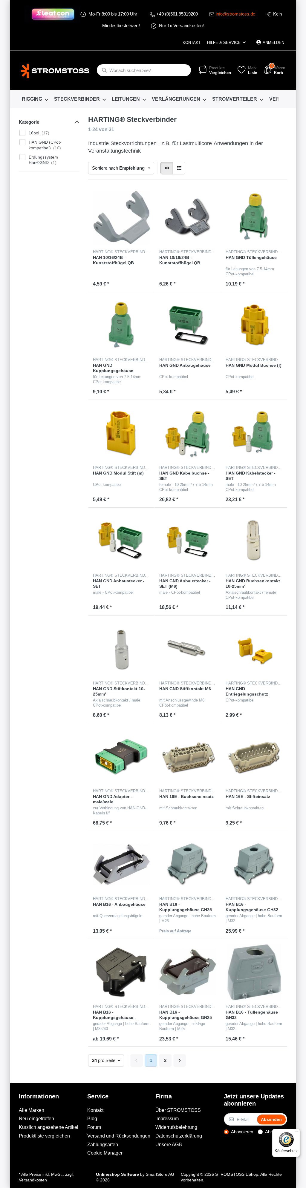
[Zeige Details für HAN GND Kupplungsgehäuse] (121, 325)
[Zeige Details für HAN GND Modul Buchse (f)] (254, 325)
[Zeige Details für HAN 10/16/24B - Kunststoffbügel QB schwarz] (187, 217)
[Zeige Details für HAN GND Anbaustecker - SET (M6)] (187, 540)
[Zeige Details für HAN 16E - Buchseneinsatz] (187, 756)
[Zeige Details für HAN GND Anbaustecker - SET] (121, 540)
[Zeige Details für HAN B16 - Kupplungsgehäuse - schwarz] (121, 972)
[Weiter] (179, 1060)
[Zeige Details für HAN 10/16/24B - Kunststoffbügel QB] (121, 217)
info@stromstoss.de (235, 13)
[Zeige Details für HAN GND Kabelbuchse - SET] (187, 433)
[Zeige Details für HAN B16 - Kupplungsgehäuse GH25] (187, 864)
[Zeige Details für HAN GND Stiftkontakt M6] (187, 648)
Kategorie (29, 122)
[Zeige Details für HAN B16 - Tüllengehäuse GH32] (254, 972)
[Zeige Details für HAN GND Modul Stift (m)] (121, 433)
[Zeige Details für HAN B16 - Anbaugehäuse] (121, 864)
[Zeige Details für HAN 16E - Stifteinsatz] (254, 756)
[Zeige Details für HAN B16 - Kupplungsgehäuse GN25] (187, 972)
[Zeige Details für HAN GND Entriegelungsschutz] (254, 648)
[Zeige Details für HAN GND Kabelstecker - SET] (254, 433)
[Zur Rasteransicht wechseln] (166, 168)
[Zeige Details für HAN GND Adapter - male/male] (121, 756)
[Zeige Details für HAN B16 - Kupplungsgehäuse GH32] (254, 864)
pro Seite (104, 1060)
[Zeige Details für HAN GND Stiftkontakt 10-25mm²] (121, 648)
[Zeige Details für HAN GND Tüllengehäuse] (254, 217)
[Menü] (296, 1132)
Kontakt (192, 42)
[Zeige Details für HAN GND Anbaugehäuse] (187, 325)
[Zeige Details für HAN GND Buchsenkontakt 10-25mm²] (254, 540)
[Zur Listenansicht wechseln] (179, 168)
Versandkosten (33, 1180)
